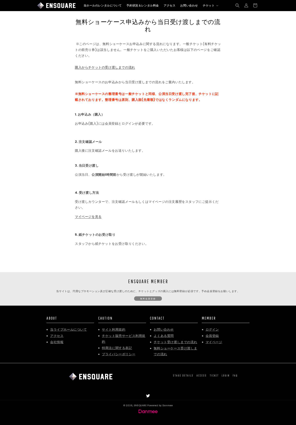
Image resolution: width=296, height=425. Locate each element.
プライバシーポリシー (118, 354)
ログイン (212, 329)
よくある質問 (164, 335)
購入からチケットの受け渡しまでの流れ (105, 67)
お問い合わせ (164, 329)
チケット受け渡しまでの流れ (175, 342)
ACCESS (202, 375)
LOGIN (226, 375)
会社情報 (56, 342)
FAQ (235, 375)
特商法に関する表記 (117, 348)
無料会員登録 (148, 298)
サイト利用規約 (113, 329)
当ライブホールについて (68, 329)
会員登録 (212, 335)
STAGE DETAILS (183, 375)
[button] (210, 5)
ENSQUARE (140, 405)
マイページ (214, 342)
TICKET (214, 375)
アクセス (56, 335)
